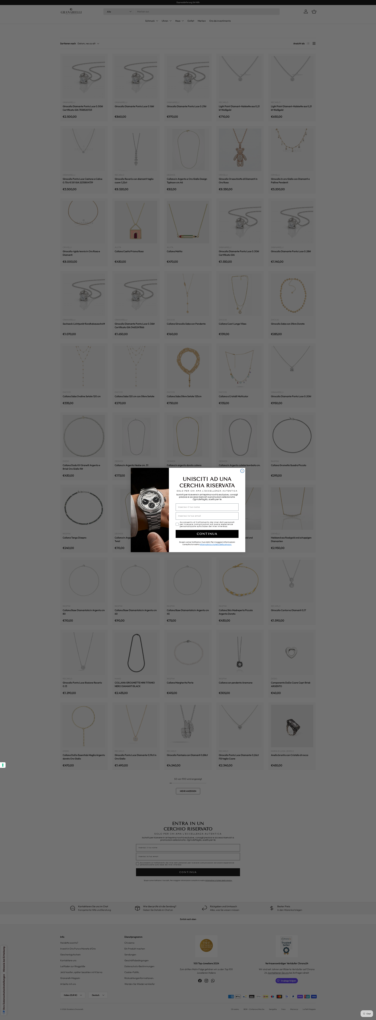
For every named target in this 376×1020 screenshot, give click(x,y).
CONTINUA (207, 534)
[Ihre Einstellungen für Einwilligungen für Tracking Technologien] (3, 765)
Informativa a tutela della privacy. (216, 544)
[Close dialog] (242, 471)
